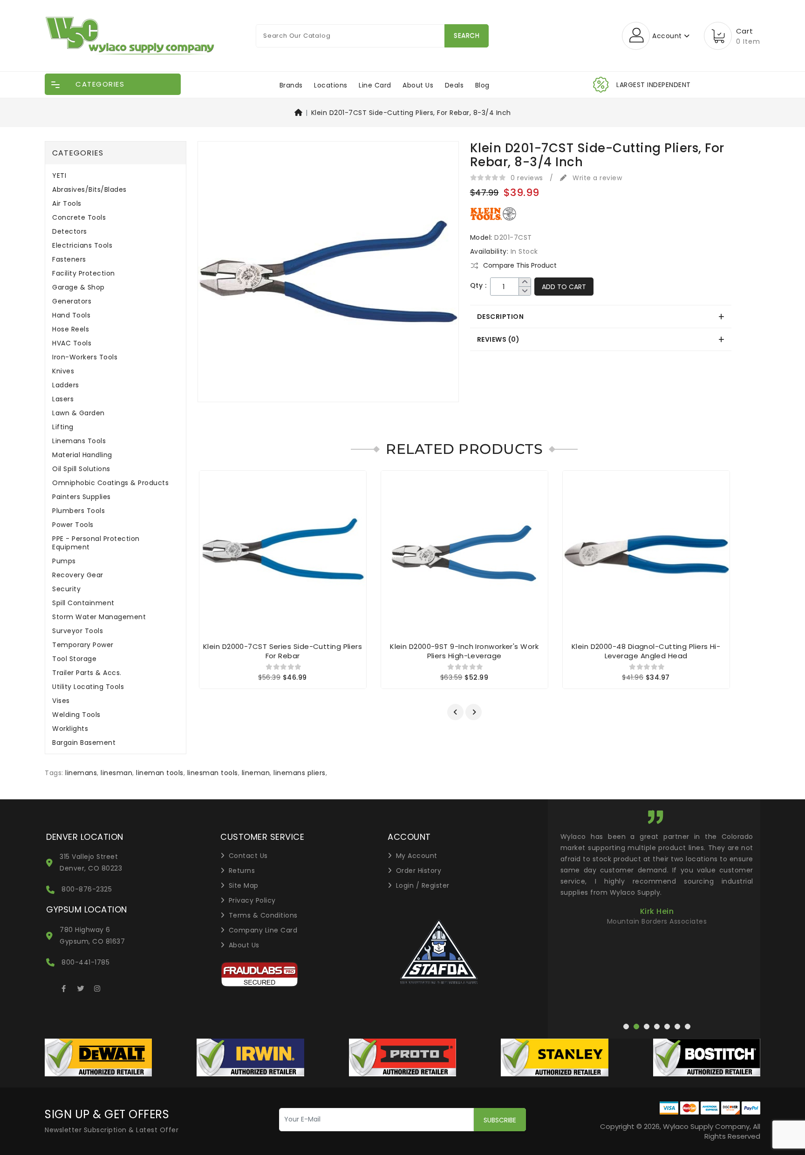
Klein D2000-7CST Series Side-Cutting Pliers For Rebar (282, 651)
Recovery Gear (77, 575)
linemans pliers (299, 772)
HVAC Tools (71, 343)
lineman (256, 772)
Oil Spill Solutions (81, 469)
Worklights (70, 728)
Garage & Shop (78, 287)
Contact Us (248, 855)
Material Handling (82, 455)
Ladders (65, 385)
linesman (116, 772)
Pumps (64, 561)
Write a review (596, 177)
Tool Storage (74, 659)
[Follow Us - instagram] (97, 987)
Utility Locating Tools (88, 686)
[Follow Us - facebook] (64, 987)
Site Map (244, 885)
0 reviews (527, 177)
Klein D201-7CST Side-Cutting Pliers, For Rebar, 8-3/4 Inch (411, 112)
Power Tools (73, 524)
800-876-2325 (86, 889)
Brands (291, 85)
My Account (416, 855)
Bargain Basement (84, 742)
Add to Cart (564, 286)
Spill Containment (83, 603)
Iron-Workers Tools (84, 357)
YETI (59, 175)
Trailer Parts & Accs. (87, 673)
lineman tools (160, 772)
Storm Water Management (99, 617)
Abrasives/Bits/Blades (89, 189)
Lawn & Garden (78, 413)
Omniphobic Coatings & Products (110, 483)
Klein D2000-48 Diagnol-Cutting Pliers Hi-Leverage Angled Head (646, 651)
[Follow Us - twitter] (81, 987)
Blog (482, 85)
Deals (454, 85)
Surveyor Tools (77, 631)
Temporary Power (83, 645)
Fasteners (69, 259)
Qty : (478, 285)
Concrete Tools (79, 217)
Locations (331, 85)
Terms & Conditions (263, 915)
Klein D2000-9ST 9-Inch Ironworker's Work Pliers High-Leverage (464, 651)
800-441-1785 (85, 962)
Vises (61, 700)
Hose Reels (70, 329)
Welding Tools (76, 714)
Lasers (63, 399)
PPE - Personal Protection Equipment (96, 543)
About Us (417, 85)
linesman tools (212, 772)
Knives (63, 371)
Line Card (375, 85)
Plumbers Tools (78, 511)
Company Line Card (263, 930)
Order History (419, 870)
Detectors (69, 231)
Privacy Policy (252, 900)
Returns (242, 870)
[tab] (600, 316)
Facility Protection (83, 273)
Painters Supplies (81, 497)
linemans (81, 772)
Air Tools (67, 203)
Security (66, 589)
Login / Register (423, 885)
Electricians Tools (82, 245)
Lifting (63, 427)
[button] (455, 712)
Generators (71, 301)
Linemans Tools (79, 441)
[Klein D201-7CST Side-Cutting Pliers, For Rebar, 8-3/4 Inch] (328, 274)
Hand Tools (71, 315)
